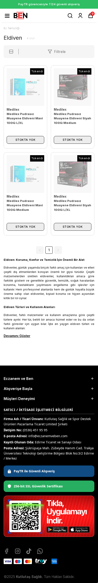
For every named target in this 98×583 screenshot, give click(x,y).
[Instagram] (18, 551)
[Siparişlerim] (80, 15)
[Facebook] (6, 551)
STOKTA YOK (25, 139)
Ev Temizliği (12, 28)
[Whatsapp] (40, 551)
